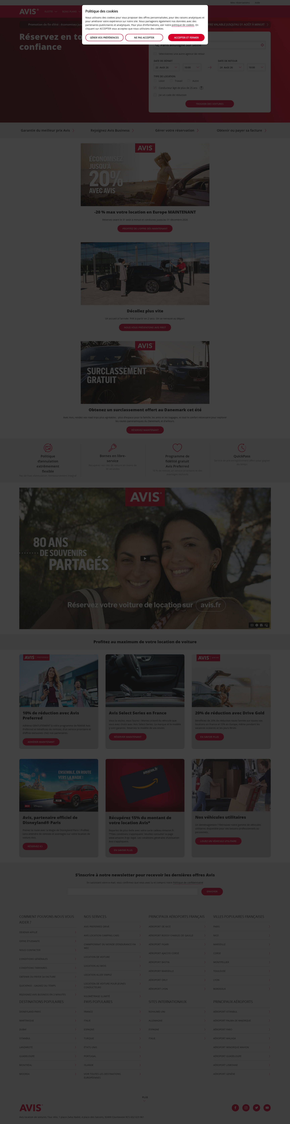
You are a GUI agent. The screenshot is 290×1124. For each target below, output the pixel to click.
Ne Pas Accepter (144, 37)
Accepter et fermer (186, 37)
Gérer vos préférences (104, 37)
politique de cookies (183, 25)
